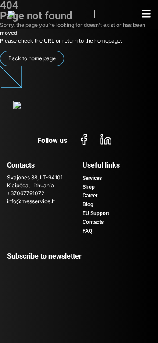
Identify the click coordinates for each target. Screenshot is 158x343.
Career (90, 196)
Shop (89, 187)
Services (92, 178)
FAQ (87, 231)
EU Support (96, 213)
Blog (88, 204)
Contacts (93, 222)
